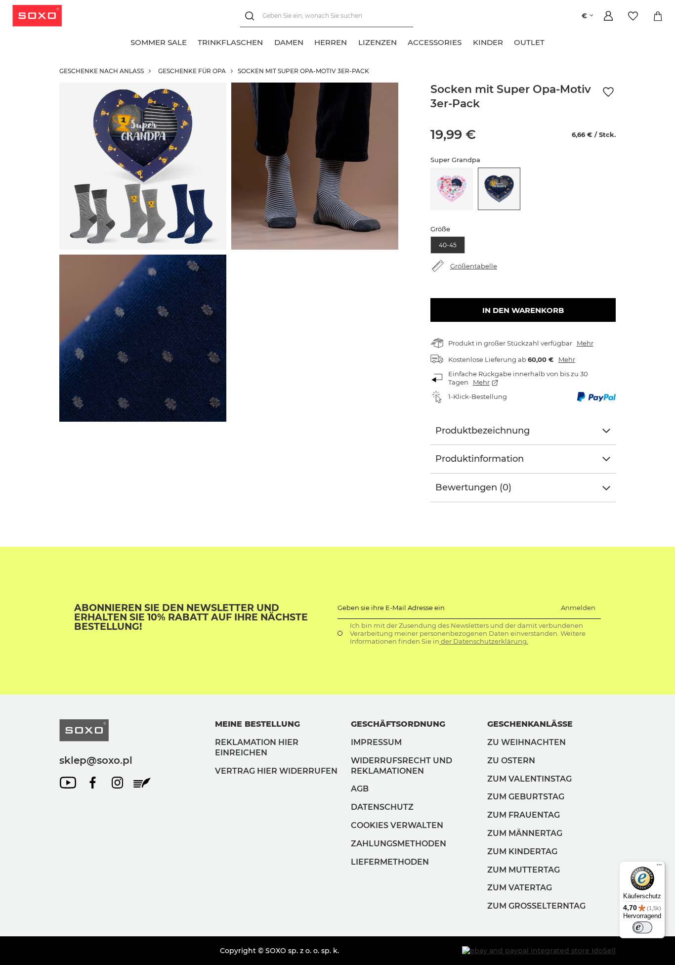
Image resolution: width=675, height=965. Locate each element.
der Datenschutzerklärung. (483, 641)
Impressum (376, 742)
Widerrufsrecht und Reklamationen (401, 766)
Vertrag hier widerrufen (276, 771)
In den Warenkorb (523, 310)
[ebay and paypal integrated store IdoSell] (539, 950)
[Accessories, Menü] (467, 41)
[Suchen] (251, 16)
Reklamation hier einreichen (256, 747)
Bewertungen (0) (473, 487)
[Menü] (659, 867)
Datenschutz (382, 807)
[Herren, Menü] (352, 41)
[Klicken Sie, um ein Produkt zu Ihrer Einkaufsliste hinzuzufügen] (608, 92)
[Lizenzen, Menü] (402, 41)
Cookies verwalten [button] (397, 825)
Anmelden (578, 608)
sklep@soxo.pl (95, 760)
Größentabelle (473, 266)
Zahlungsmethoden (398, 843)
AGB (360, 788)
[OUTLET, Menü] (550, 41)
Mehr (585, 343)
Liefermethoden (390, 862)
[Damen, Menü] (308, 41)
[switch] (642, 927)
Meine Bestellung (257, 724)
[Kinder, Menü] (508, 41)
